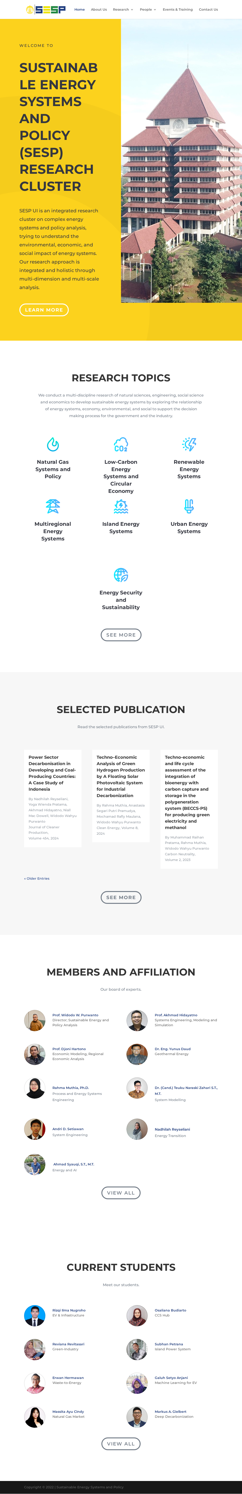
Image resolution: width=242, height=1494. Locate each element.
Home (79, 10)
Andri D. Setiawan (68, 1129)
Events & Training (178, 10)
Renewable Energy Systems (189, 469)
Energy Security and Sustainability (120, 600)
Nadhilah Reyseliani (172, 1129)
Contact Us (208, 10)
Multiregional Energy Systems (53, 531)
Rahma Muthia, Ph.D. (70, 1088)
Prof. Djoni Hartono (69, 1049)
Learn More (44, 310)
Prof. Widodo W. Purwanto (75, 1015)
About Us (99, 10)
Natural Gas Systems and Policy (52, 469)
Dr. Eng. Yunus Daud (173, 1049)
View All (121, 1193)
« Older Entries (36, 878)
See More (121, 635)
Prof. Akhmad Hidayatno (176, 1015)
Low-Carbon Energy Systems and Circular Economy (121, 476)
